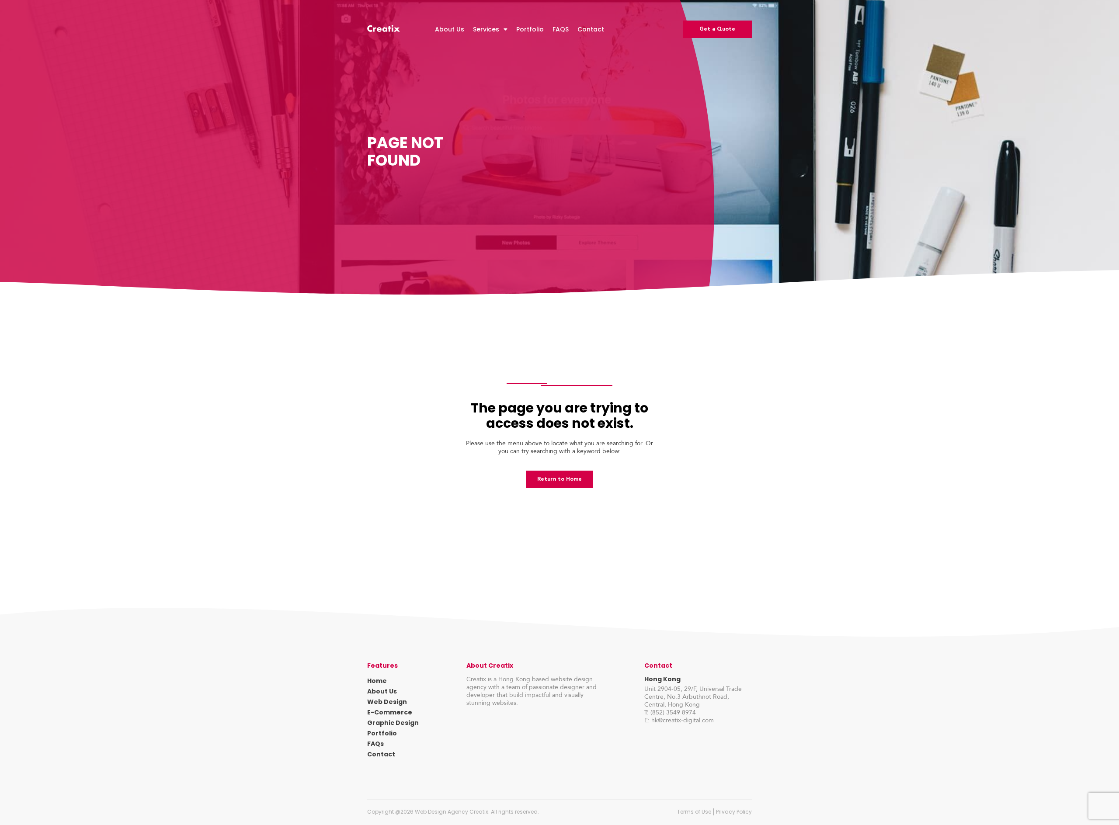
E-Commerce (389, 712)
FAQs (375, 743)
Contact (590, 29)
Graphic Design (393, 722)
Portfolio (530, 29)
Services (486, 29)
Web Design (387, 701)
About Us (449, 29)
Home (377, 680)
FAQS (561, 29)
